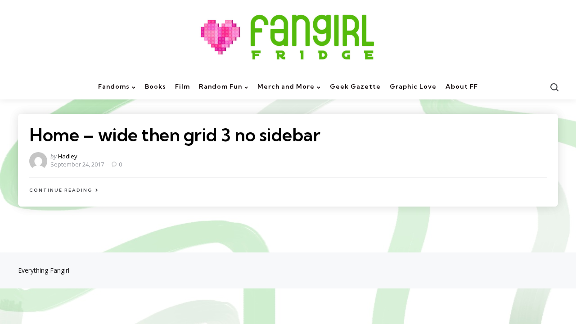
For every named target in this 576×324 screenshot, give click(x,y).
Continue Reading (61, 190)
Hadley (67, 156)
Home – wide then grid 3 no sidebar (174, 135)
